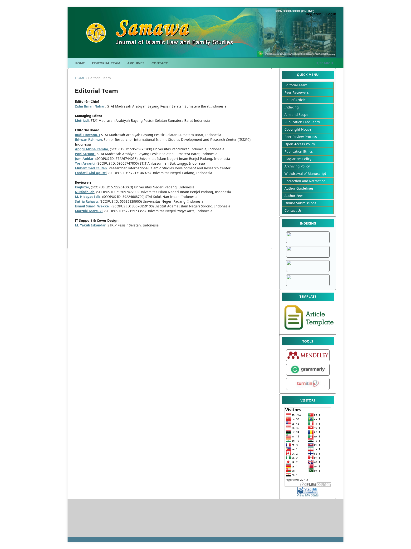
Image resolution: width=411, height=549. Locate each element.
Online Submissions (300, 203)
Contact (160, 63)
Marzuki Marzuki (89, 211)
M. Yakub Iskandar (90, 225)
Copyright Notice (297, 129)
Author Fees (293, 195)
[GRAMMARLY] (308, 375)
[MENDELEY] (308, 361)
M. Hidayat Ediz (87, 196)
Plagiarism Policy (297, 159)
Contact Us (293, 210)
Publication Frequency (302, 122)
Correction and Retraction (305, 181)
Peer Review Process (300, 136)
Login (331, 13)
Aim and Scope (296, 114)
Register (313, 13)
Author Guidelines (298, 188)
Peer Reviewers (296, 92)
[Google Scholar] (308, 242)
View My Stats (308, 495)
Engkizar (82, 187)
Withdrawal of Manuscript (305, 173)
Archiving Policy (297, 166)
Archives (135, 63)
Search (325, 63)
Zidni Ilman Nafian (90, 106)
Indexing (291, 107)
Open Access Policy (299, 144)
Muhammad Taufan (91, 168)
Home (80, 63)
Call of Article (295, 100)
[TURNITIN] (308, 389)
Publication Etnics (298, 151)
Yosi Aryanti (85, 163)
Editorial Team (106, 63)
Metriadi (82, 120)
